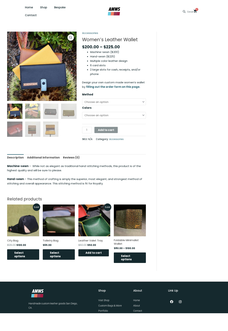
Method (87, 94)
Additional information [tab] (43, 157)
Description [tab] (15, 157)
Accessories (90, 33)
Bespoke (60, 7)
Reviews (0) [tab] (71, 157)
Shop (43, 7)
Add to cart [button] (94, 253)
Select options (19, 254)
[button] (71, 37)
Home (29, 7)
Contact (31, 15)
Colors (87, 108)
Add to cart (106, 130)
